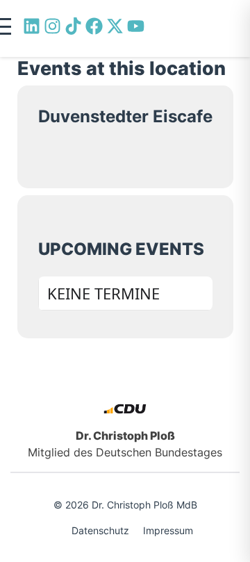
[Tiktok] (73, 26)
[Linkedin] (31, 26)
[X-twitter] (115, 26)
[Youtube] (135, 26)
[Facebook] (94, 26)
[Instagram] (52, 26)
